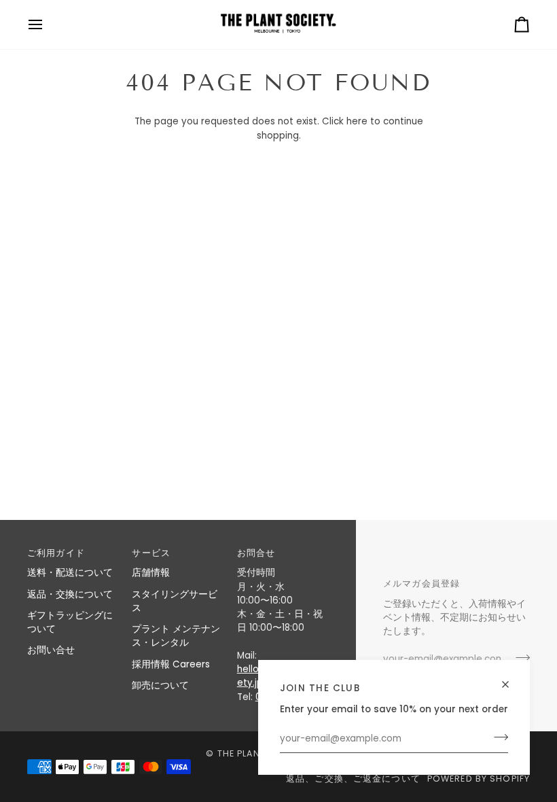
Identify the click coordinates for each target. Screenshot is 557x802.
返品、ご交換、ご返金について (353, 778)
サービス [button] (151, 553)
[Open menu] (47, 24)
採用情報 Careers (171, 664)
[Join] (497, 737)
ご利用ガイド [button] (56, 553)
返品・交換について (70, 594)
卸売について (160, 685)
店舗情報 (151, 572)
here (356, 121)
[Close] (511, 678)
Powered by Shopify (478, 778)
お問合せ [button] (256, 553)
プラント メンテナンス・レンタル (176, 636)
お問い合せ (51, 650)
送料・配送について (70, 572)
